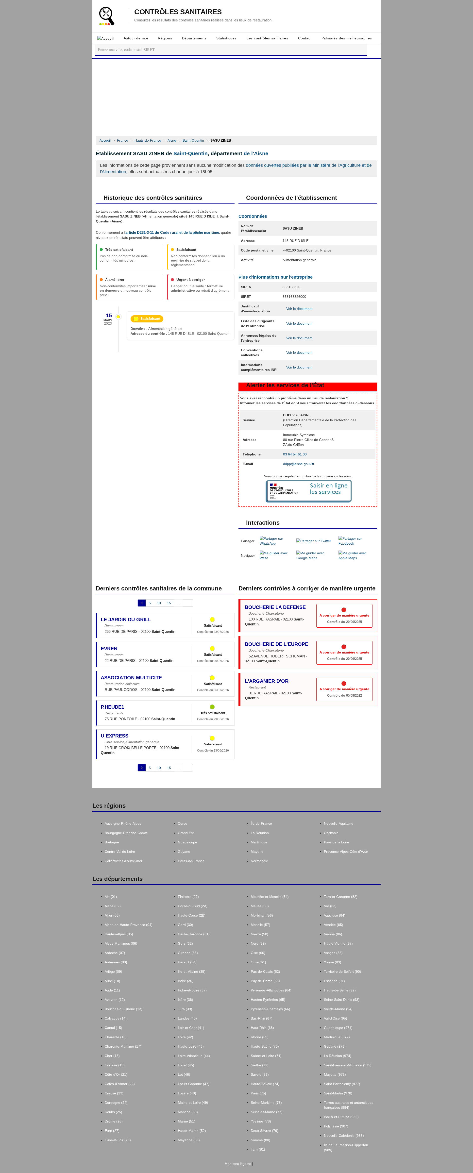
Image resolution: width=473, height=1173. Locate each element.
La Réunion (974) (337, 1056)
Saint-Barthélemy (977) (342, 1084)
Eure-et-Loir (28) (118, 1140)
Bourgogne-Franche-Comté (126, 833)
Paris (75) (258, 1093)
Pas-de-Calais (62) (265, 971)
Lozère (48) (187, 1093)
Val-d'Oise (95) (335, 1018)
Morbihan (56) (262, 915)
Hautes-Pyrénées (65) (268, 1000)
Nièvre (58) (259, 934)
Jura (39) (185, 1009)
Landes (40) (187, 1018)
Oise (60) (258, 953)
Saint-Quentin (190, 153)
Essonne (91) (334, 981)
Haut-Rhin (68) (262, 1028)
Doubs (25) (113, 1112)
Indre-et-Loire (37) (192, 990)
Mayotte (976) (335, 1074)
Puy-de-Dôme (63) (265, 981)
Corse (182, 823)
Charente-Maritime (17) (123, 1046)
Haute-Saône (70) (265, 1046)
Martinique (259, 842)
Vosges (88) (333, 953)
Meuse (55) (260, 906)
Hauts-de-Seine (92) (340, 990)
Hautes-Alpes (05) (119, 934)
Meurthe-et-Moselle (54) (270, 897)
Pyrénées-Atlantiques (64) (271, 990)
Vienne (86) (333, 934)
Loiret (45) (186, 1065)
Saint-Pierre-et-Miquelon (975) (348, 1065)
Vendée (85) (333, 925)
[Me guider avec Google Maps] (315, 555)
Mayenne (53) (189, 1140)
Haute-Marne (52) (192, 1131)
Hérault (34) (187, 962)
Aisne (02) (113, 906)
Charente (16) (116, 1037)
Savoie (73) (260, 1074)
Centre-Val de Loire (120, 852)
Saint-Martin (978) (338, 1093)
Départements (194, 38)
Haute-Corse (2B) (191, 915)
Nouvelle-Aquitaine (338, 823)
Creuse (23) (114, 1093)
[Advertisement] (236, 95)
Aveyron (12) (115, 1000)
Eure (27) (112, 1131)
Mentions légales (237, 1164)
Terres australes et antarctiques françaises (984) (348, 1105)
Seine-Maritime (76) (266, 1103)
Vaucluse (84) (334, 915)
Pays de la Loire (336, 842)
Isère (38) (185, 1000)
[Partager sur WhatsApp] (276, 540)
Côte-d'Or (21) (116, 1074)
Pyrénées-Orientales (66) (270, 1009)
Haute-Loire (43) (191, 1046)
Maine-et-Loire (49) (193, 1103)
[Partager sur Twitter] (313, 541)
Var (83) (330, 906)
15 (169, 603)
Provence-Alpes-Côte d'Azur (346, 852)
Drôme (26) (114, 1121)
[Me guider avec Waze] (276, 555)
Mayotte (257, 852)
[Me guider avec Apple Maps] (356, 555)
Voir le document (298, 309)
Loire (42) (185, 1037)
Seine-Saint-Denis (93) (341, 1000)
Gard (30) (185, 925)
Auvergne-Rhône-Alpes (123, 823)
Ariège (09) (113, 971)
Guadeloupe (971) (338, 1028)
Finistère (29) (188, 897)
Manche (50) (188, 1112)
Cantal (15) (113, 1028)
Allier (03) (112, 915)
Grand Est (186, 833)
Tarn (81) (258, 1149)
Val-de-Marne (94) (338, 1009)
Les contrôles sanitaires (267, 38)
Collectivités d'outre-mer (123, 861)
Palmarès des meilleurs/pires (346, 38)
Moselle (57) (260, 925)
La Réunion (260, 833)
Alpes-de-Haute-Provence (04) (128, 925)
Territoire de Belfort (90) (342, 971)
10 (159, 603)
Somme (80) (260, 1140)
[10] (188, 603)
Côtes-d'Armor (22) (120, 1084)
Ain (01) (111, 897)
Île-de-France (261, 823)
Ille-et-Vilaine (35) (191, 971)
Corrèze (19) (115, 1065)
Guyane (184, 852)
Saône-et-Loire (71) (266, 1056)
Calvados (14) (116, 1018)
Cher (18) (112, 1056)
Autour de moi (136, 38)
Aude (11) (112, 990)
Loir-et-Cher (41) (191, 1028)
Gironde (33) (188, 953)
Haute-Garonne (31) (194, 934)
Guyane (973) (335, 1046)
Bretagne (112, 842)
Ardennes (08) (116, 962)
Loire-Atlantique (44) (194, 1056)
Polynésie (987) (336, 1126)
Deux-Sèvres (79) (264, 1131)
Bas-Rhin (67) (261, 1018)
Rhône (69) (260, 1037)
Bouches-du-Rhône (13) (123, 1009)
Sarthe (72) (260, 1065)
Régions (165, 38)
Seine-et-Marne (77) (267, 1112)
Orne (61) (258, 962)
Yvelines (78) (261, 1121)
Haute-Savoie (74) (265, 1084)
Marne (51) (186, 1121)
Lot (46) (184, 1074)
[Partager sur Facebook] (356, 540)
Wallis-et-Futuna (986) (341, 1117)
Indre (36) (185, 981)
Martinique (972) (337, 1037)
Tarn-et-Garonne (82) (340, 897)
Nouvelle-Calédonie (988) (344, 1136)
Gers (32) (185, 943)
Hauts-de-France (191, 861)
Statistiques (226, 38)
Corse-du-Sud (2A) (192, 906)
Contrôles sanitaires (177, 12)
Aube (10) (112, 981)
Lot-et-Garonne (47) (193, 1084)
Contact (305, 38)
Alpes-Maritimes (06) (121, 943)
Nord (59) (258, 943)
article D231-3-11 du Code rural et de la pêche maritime (172, 232)
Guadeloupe (187, 842)
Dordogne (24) (116, 1103)
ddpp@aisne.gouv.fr (298, 464)
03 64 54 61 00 (295, 454)
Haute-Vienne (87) (338, 943)
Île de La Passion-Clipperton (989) (346, 1147)
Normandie (259, 861)
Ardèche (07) (115, 953)
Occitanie (331, 833)
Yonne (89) (332, 962)
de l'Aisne (256, 153)
